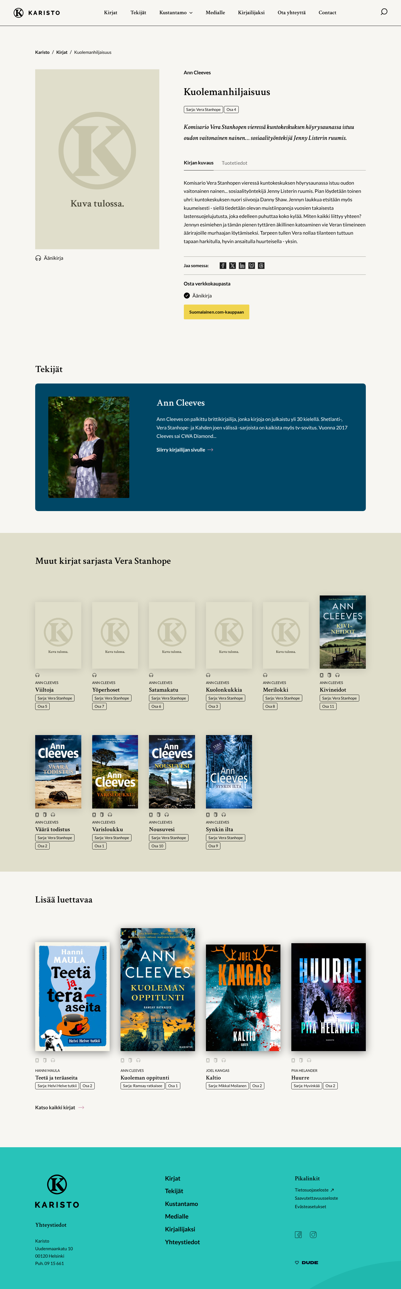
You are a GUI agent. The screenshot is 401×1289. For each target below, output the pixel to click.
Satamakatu (163, 690)
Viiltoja (44, 690)
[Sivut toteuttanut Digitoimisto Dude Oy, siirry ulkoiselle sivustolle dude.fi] (306, 1263)
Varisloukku (107, 829)
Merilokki (275, 690)
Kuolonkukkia (224, 690)
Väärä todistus (52, 829)
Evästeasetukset (310, 1206)
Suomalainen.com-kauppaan (216, 311)
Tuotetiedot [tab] (234, 163)
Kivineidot (333, 690)
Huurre (300, 1078)
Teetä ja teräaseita (56, 1078)
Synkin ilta (219, 829)
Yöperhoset (106, 690)
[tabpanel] (275, 212)
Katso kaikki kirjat (55, 1107)
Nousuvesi (162, 829)
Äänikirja (202, 296)
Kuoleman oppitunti (145, 1078)
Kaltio (213, 1078)
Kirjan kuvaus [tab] (199, 163)
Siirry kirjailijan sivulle (181, 450)
